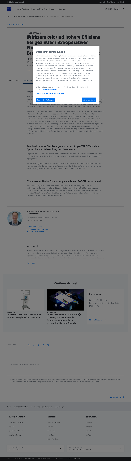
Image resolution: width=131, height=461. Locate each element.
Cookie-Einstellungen (45, 100)
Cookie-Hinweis (42, 94)
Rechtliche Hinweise (56, 94)
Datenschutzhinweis (49, 90)
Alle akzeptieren (89, 100)
